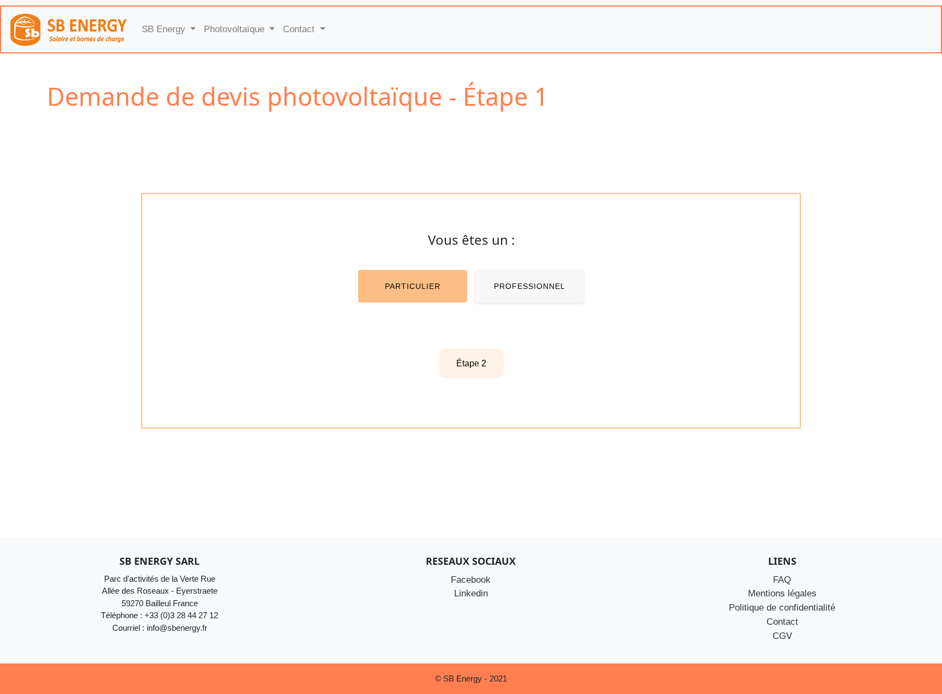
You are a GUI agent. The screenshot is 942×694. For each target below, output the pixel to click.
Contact (782, 621)
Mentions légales (782, 593)
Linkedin (471, 593)
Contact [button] (300, 28)
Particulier (412, 286)
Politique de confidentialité (782, 607)
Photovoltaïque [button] (235, 28)
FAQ (782, 579)
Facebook (471, 579)
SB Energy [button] (165, 28)
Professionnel (529, 286)
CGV (782, 635)
